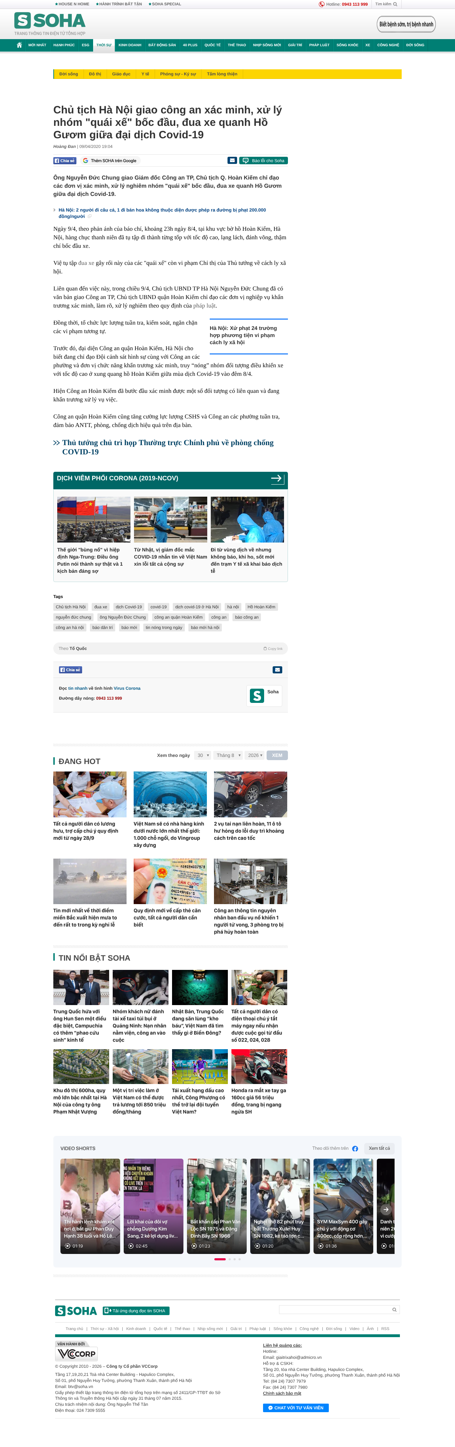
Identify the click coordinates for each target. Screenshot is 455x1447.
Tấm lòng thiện (222, 73)
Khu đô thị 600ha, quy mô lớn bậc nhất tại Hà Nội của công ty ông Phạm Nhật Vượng (80, 1101)
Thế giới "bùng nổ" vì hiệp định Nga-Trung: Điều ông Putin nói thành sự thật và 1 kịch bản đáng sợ (90, 560)
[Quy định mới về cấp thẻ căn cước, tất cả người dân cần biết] (170, 881)
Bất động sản (162, 45)
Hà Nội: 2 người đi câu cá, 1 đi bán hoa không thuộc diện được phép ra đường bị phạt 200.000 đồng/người (162, 213)
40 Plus (190, 45)
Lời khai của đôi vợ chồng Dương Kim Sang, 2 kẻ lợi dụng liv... (152, 1229)
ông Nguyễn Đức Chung (123, 617)
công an (218, 617)
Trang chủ (74, 1329)
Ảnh (370, 1329)
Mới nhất (37, 45)
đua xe (86, 263)
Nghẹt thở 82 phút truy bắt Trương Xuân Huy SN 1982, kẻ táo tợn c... (279, 1229)
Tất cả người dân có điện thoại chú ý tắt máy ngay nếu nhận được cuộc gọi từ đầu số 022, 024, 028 (256, 1025)
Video (354, 1329)
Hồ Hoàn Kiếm (261, 606)
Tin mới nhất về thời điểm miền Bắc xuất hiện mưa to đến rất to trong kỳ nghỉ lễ (85, 917)
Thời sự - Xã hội (105, 1329)
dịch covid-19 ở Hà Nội (197, 606)
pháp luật (204, 305)
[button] (220, 1259)
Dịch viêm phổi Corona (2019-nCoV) (117, 478)
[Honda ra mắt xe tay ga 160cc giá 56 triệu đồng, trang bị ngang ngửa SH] (259, 1066)
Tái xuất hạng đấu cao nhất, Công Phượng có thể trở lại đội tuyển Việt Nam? (198, 1101)
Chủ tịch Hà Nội (71, 606)
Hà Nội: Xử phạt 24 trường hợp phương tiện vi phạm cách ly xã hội (243, 335)
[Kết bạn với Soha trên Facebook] (257, 696)
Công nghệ (388, 45)
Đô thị (95, 73)
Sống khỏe (347, 45)
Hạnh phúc (64, 45)
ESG (85, 45)
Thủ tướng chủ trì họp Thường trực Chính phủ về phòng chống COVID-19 (168, 447)
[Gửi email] (232, 160)
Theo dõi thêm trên (330, 1148)
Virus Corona (127, 688)
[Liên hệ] (277, 669)
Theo (171, 648)
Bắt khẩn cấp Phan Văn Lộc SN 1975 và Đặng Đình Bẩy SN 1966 (216, 1229)
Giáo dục (121, 73)
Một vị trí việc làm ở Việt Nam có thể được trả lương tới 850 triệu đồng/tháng (139, 1101)
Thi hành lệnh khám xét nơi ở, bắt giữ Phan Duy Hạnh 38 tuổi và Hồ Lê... (90, 1229)
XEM (277, 755)
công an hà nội (70, 627)
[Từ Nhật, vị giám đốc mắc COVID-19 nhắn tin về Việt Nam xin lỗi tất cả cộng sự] (170, 520)
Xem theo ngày (173, 755)
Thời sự (103, 45)
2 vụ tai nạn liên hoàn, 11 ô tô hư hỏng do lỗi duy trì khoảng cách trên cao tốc (249, 831)
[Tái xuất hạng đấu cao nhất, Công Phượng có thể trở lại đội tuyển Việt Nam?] (200, 1066)
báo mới (129, 627)
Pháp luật (319, 45)
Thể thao (237, 45)
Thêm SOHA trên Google (113, 160)
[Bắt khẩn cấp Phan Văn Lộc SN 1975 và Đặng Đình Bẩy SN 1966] (217, 1206)
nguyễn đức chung (73, 617)
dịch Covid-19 (129, 606)
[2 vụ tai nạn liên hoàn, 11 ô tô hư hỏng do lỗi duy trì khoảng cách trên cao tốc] (250, 794)
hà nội (233, 606)
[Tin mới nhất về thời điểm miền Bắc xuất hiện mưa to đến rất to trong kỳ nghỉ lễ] (90, 881)
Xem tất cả (379, 1148)
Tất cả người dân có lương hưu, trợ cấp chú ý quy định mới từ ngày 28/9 (85, 831)
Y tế (145, 73)
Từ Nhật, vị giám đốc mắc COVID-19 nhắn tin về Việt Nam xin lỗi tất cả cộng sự (170, 557)
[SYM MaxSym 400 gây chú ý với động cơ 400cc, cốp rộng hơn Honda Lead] (343, 1206)
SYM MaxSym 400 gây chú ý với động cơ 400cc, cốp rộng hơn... (342, 1229)
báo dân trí (102, 627)
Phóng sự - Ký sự (178, 73)
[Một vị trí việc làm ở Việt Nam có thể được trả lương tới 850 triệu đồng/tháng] (140, 1066)
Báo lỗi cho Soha (268, 160)
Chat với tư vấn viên (298, 1407)
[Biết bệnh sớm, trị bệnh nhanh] (406, 24)
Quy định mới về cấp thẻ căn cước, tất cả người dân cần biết (167, 917)
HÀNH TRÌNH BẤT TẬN (121, 4)
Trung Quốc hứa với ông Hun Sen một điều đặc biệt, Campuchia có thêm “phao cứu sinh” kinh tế (79, 1025)
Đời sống (415, 45)
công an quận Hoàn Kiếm (179, 617)
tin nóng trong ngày (164, 627)
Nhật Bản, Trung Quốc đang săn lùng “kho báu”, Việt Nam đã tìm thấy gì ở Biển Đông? (198, 1022)
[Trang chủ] (50, 24)
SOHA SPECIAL (166, 4)
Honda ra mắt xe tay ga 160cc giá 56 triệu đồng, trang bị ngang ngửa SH (258, 1101)
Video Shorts (77, 1149)
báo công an (246, 617)
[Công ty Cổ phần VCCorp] (141, 1351)
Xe (367, 45)
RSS (385, 1329)
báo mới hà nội (205, 627)
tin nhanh (77, 688)
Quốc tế (212, 45)
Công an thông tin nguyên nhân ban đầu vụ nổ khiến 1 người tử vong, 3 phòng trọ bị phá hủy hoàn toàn (249, 921)
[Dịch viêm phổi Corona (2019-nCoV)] (277, 480)
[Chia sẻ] (64, 160)
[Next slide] (386, 1209)
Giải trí (295, 45)
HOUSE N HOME (74, 4)
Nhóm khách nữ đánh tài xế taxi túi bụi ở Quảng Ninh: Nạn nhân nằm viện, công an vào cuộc (139, 1025)
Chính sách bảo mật (282, 1393)
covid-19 (158, 606)
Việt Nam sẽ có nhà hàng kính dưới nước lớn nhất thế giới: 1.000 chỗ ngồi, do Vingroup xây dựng (169, 834)
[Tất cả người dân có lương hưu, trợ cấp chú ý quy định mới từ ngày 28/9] (90, 794)
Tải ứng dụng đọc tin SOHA (139, 1310)
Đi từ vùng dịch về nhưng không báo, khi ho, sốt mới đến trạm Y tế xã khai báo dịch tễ (246, 560)
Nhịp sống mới (267, 45)
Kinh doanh (130, 45)
